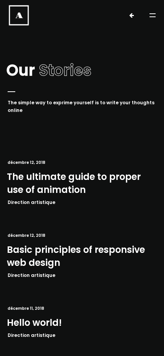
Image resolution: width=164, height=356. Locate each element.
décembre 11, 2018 (26, 308)
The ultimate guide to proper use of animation (74, 183)
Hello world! (34, 322)
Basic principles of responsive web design (76, 256)
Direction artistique (31, 202)
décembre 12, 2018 (26, 162)
